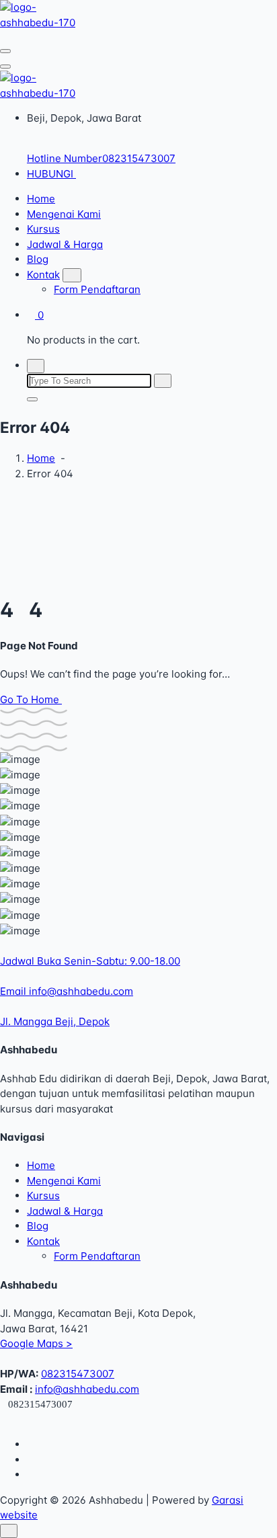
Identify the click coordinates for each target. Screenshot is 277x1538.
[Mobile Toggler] (72, 275)
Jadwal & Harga (65, 244)
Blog (37, 259)
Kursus (43, 228)
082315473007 (77, 1373)
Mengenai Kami (64, 214)
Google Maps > (36, 1343)
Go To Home (31, 699)
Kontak (43, 274)
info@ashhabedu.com (87, 1389)
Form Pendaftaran (97, 289)
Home (41, 198)
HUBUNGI (51, 173)
